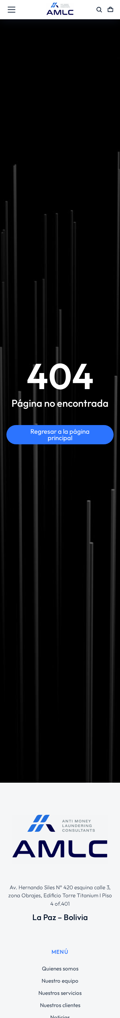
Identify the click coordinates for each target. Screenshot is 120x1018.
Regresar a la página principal (60, 434)
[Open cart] (110, 9)
